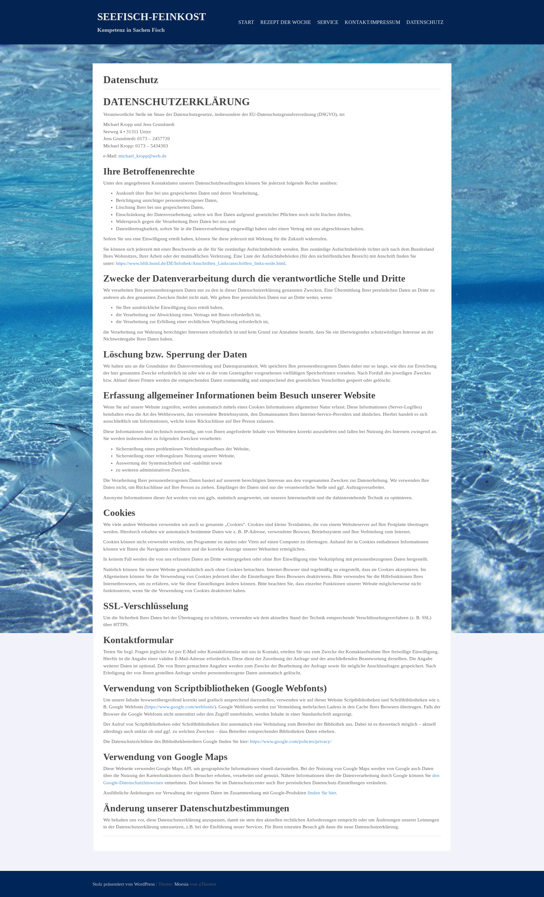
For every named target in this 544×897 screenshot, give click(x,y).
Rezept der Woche (285, 22)
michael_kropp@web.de (142, 155)
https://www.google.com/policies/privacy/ (291, 741)
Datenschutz (425, 22)
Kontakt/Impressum (372, 22)
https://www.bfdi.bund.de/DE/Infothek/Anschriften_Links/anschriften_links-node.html (200, 263)
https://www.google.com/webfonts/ (180, 706)
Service (327, 22)
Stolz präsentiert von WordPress (124, 884)
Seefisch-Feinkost (151, 16)
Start (246, 22)
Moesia (181, 884)
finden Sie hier (321, 792)
